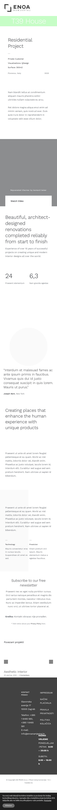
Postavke (47, 801)
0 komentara (24, 675)
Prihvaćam (8, 805)
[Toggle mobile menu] (52, 4)
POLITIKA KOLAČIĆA (45, 722)
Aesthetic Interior (15, 671)
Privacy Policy (36, 624)
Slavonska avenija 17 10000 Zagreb (28, 705)
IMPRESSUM (46, 692)
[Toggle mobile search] (47, 4)
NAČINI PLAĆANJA (45, 701)
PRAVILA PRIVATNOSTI (46, 711)
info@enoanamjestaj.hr (33, 733)
